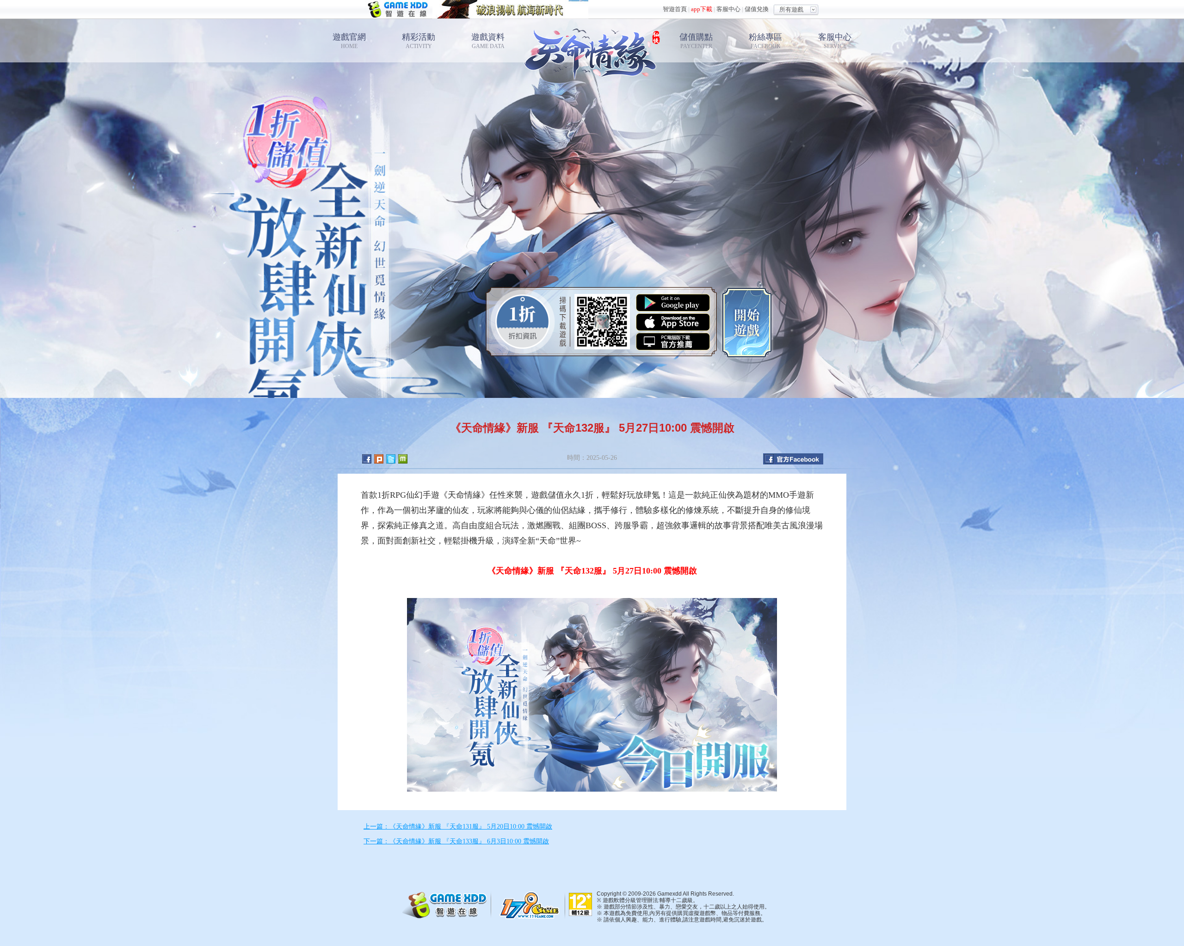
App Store (673, 322)
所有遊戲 (791, 9)
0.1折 (522, 321)
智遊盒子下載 (673, 341)
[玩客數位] (532, 905)
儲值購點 (696, 40)
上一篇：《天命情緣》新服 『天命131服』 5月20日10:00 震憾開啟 (458, 826)
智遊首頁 (675, 9)
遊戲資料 (488, 40)
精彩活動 (418, 40)
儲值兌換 (757, 9)
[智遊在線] (448, 904)
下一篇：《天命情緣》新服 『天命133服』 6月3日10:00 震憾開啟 (456, 841)
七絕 (592, 51)
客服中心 (728, 9)
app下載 (701, 9)
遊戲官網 (349, 40)
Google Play (673, 302)
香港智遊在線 (398, 9)
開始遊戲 (747, 322)
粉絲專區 (765, 40)
